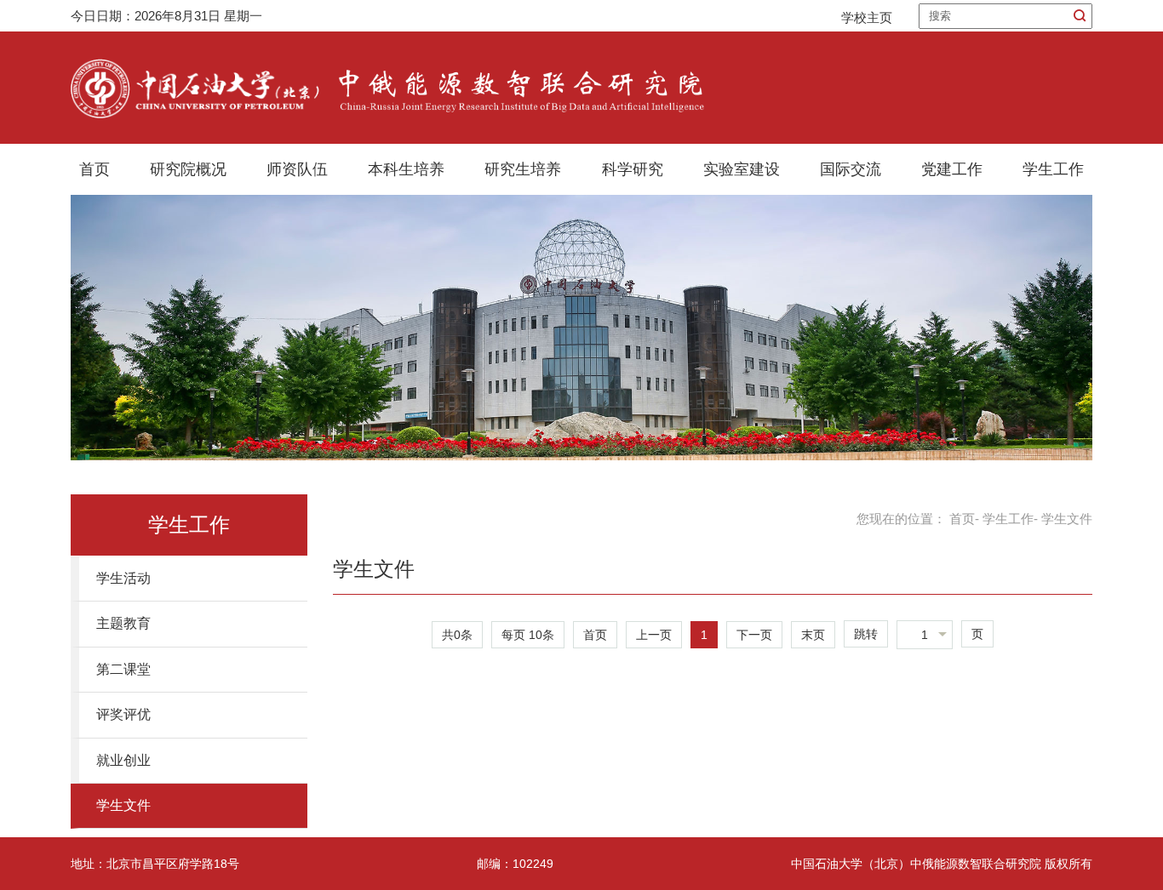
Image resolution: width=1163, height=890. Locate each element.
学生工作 (1053, 169)
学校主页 (866, 17)
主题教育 (123, 623)
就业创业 (123, 760)
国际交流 (850, 169)
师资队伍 (297, 169)
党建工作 (952, 169)
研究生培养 (522, 169)
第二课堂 (123, 669)
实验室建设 (741, 169)
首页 (94, 169)
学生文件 (123, 805)
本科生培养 (406, 169)
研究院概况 (188, 169)
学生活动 (123, 578)
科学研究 (632, 169)
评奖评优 (123, 714)
